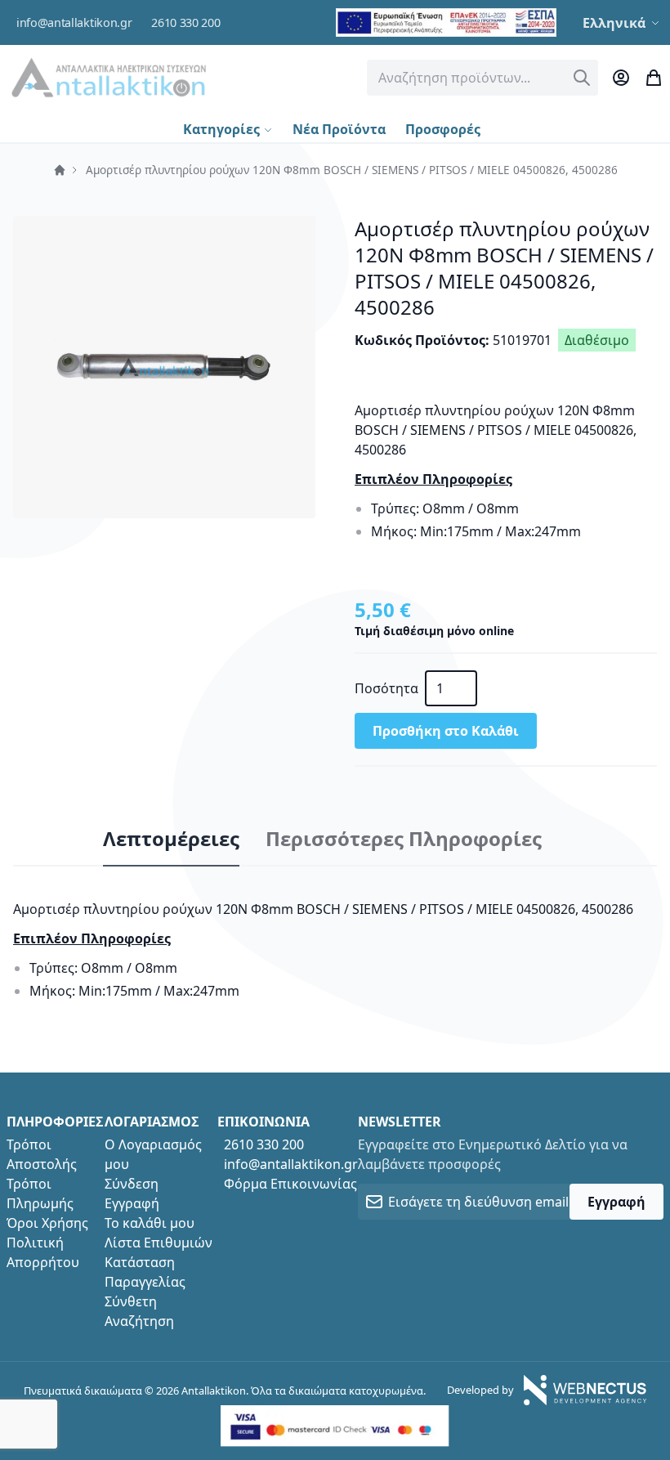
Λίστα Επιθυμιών (158, 1243)
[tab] (171, 840)
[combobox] (482, 78)
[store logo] (109, 77)
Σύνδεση (132, 1184)
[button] (623, 23)
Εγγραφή (132, 1203)
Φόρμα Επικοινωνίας (290, 1184)
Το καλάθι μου (149, 1223)
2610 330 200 (185, 22)
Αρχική (59, 170)
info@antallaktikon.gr (74, 22)
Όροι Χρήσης (47, 1223)
